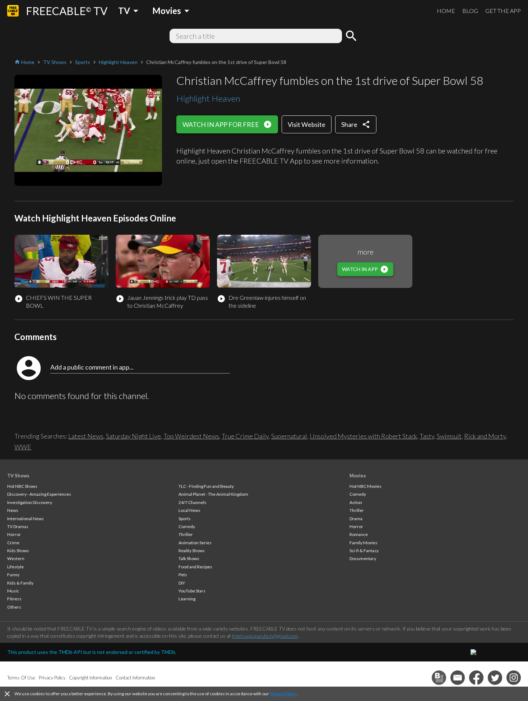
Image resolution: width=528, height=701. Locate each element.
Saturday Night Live (133, 436)
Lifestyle (15, 566)
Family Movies (363, 542)
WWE (22, 447)
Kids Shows (18, 550)
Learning (187, 598)
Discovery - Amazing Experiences (39, 494)
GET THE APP (503, 10)
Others (14, 607)
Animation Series (195, 542)
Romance (358, 534)
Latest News (85, 436)
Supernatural (289, 436)
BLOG (470, 10)
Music (13, 591)
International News (25, 518)
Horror (14, 534)
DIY (182, 583)
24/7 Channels (193, 502)
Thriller (186, 534)
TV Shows (18, 475)
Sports (185, 518)
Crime (13, 542)
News (12, 510)
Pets (183, 574)
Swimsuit (449, 436)
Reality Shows (192, 550)
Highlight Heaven (208, 98)
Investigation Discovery (29, 502)
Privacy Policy (283, 693)
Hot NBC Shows (22, 486)
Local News (189, 510)
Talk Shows (189, 558)
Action (355, 502)
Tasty (427, 436)
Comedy (187, 526)
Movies (357, 475)
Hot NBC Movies (365, 486)
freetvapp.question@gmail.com (265, 636)
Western (15, 558)
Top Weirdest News (191, 436)
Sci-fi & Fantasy (364, 550)
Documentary (362, 558)
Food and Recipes (195, 566)
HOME (446, 10)
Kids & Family (20, 583)
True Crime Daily (245, 436)
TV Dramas (17, 526)
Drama (355, 518)
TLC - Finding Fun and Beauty (206, 486)
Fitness (14, 598)
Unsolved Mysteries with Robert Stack (363, 436)
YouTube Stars (192, 591)
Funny (13, 574)
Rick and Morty (485, 436)
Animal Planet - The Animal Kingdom (213, 494)
